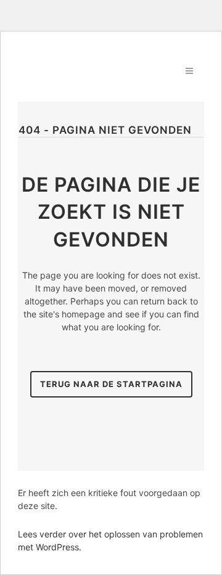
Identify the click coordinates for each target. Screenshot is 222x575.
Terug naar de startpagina (111, 384)
